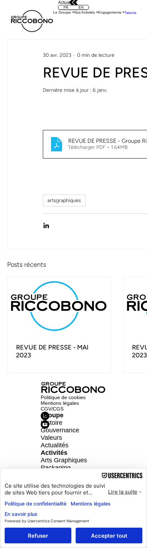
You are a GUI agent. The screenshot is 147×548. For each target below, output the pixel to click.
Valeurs (51, 437)
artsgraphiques (64, 200)
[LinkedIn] (74, 416)
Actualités (55, 445)
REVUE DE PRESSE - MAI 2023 (52, 351)
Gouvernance (60, 430)
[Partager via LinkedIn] (46, 225)
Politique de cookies (63, 397)
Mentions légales (60, 403)
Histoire (51, 422)
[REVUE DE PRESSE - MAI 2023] (59, 306)
